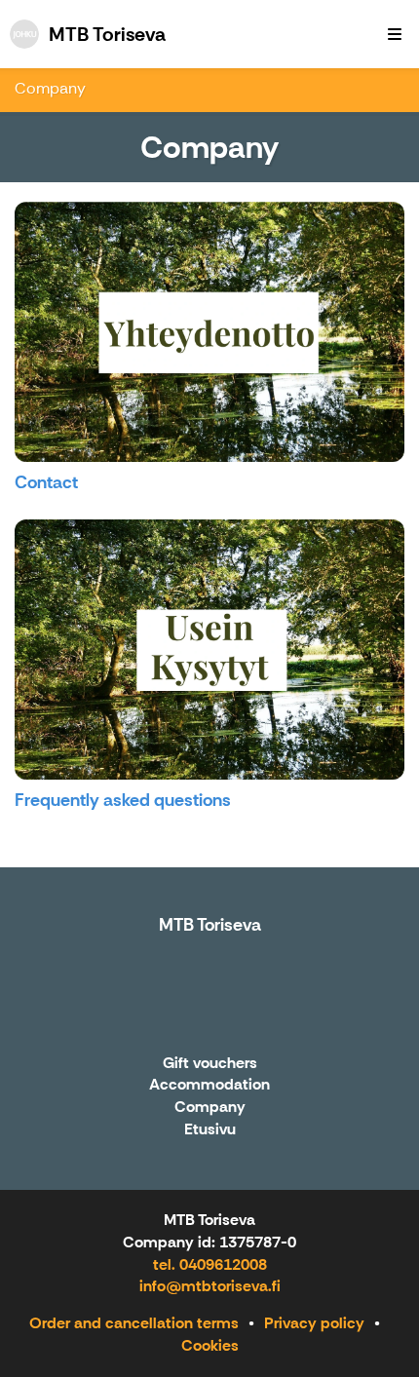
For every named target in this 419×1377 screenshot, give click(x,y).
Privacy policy (314, 1323)
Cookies (210, 1345)
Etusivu (210, 1130)
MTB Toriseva (210, 925)
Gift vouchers (210, 1063)
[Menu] (394, 34)
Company (50, 88)
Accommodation (209, 1085)
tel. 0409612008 (210, 1264)
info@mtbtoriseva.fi (210, 1286)
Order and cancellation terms (134, 1323)
